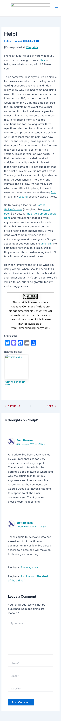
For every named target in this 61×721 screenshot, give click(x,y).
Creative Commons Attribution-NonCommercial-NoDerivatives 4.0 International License (30, 311)
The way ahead (30, 567)
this (42, 60)
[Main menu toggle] (56, 8)
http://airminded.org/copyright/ (30, 327)
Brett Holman (24, 440)
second (23, 196)
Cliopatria (32, 47)
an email (46, 243)
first (53, 192)
